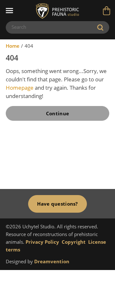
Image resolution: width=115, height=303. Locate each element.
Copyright (74, 242)
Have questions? (57, 204)
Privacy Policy (42, 242)
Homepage (20, 87)
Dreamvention (51, 261)
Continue (57, 113)
